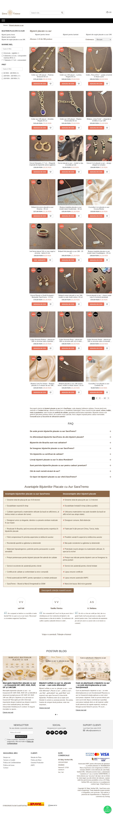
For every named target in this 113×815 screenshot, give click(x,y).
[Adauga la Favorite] (50, 83)
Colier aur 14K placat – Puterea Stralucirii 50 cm (42, 76)
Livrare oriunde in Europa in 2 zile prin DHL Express (37, 807)
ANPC (33, 765)
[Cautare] (62, 13)
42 (105, 398)
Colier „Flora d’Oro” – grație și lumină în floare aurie (99, 76)
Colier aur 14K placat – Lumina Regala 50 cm (70, 76)
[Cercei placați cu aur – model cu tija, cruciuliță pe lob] (71, 148)
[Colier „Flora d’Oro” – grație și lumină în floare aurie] (99, 60)
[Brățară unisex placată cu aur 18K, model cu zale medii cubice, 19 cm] (71, 280)
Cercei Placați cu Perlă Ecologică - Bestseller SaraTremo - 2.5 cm (42, 296)
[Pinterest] (52, 733)
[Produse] (4, 21)
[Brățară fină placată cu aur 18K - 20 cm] (71, 236)
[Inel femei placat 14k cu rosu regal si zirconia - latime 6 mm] (42, 236)
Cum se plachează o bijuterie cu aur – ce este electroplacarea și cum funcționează (93, 685)
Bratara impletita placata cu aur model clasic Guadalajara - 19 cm (99, 252)
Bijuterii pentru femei (8, 35)
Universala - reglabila (10, 53)
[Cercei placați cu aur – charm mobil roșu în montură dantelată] (99, 280)
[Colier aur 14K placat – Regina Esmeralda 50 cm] (71, 104)
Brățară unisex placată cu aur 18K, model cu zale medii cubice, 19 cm (71, 296)
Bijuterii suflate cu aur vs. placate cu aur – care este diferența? (55, 684)
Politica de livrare (8, 765)
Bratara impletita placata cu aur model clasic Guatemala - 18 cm (70, 208)
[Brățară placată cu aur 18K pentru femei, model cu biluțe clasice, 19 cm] (71, 369)
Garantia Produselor (37, 762)
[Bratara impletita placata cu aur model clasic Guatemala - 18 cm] (71, 192)
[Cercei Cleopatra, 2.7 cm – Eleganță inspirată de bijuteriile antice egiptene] (42, 148)
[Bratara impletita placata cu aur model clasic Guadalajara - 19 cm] (99, 236)
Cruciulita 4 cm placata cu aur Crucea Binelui (99, 208)
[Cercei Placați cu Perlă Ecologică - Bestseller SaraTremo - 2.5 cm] (42, 280)
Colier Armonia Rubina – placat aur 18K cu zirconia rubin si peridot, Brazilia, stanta (42, 340)
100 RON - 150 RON (10, 76)
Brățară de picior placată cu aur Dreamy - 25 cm (42, 208)
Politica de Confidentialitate (12, 762)
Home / (6, 25)
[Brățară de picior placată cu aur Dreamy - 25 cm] (42, 192)
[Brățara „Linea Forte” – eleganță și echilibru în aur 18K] (99, 104)
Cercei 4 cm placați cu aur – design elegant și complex (99, 164)
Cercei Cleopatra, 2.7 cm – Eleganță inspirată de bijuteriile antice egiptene (42, 164)
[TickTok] (61, 733)
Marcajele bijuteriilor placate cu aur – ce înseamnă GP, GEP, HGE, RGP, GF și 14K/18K (19, 685)
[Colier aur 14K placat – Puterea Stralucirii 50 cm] (42, 60)
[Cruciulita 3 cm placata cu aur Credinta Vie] (99, 369)
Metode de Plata (36, 757)
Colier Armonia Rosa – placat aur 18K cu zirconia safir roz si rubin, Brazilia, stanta (70, 340)
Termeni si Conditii (9, 760)
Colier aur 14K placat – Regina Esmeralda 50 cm (70, 120)
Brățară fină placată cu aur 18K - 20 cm (70, 252)
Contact (5, 768)
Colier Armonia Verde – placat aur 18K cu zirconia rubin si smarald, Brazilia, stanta (99, 340)
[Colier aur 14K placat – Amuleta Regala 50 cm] (42, 104)
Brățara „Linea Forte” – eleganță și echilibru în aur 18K (99, 120)
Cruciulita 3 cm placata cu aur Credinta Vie (99, 384)
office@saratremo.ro (93, 730)
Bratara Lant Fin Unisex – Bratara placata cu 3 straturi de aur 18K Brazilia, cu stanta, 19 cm (42, 384)
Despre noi (6, 757)
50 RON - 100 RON (10, 73)
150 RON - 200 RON (10, 78)
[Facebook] (48, 733)
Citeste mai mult (8, 712)
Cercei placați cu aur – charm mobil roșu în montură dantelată (99, 296)
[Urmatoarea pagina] (108, 398)
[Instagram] (65, 733)
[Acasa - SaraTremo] (13, 13)
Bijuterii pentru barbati (9, 37)
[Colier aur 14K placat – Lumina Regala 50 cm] (71, 60)
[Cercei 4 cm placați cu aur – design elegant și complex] (99, 148)
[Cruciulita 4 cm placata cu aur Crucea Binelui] (99, 192)
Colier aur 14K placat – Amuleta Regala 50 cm (42, 120)
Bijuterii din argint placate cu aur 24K (13, 39)
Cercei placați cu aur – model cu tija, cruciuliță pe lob (70, 164)
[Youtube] (56, 733)
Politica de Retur (36, 760)
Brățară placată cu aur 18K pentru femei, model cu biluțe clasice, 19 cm (71, 384)
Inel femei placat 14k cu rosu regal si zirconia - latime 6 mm (42, 252)
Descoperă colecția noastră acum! (56, 590)
